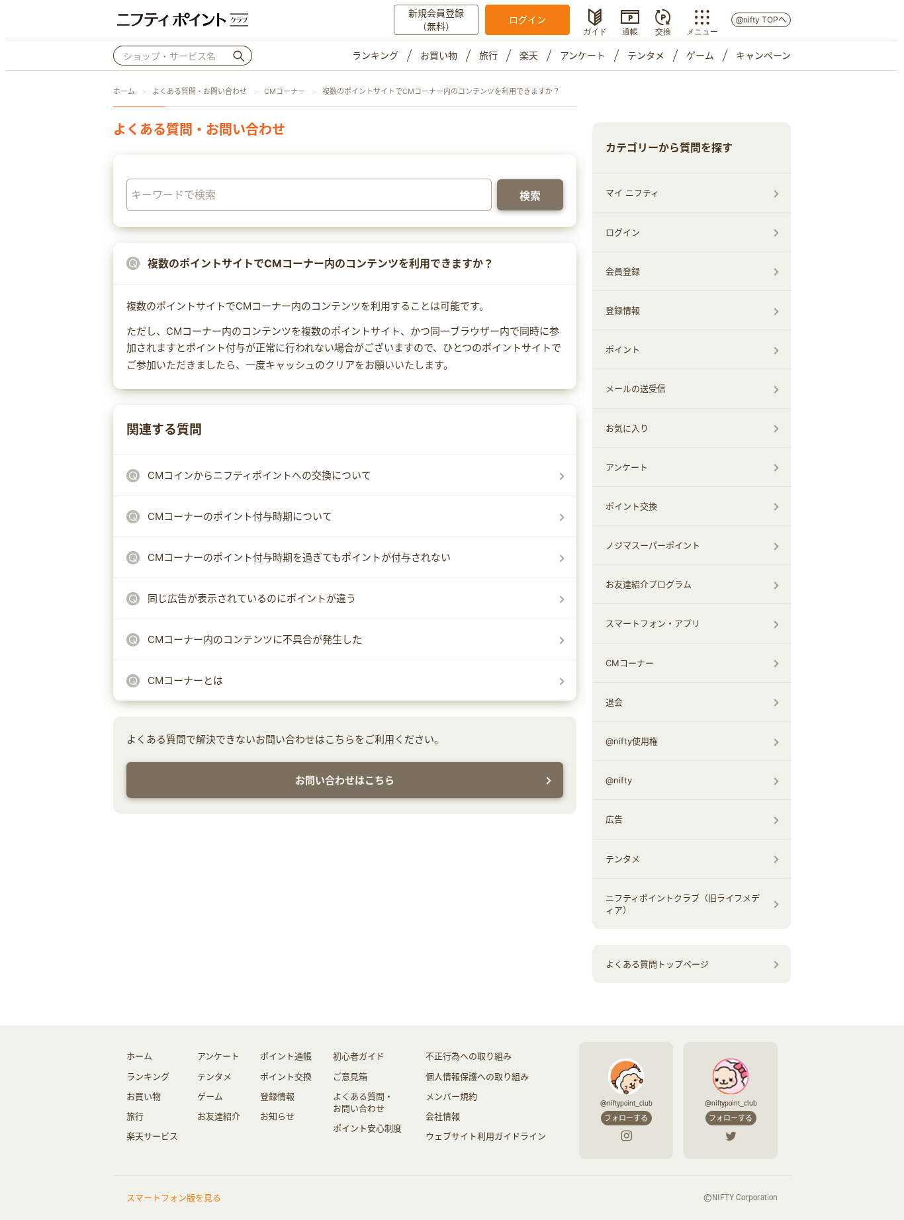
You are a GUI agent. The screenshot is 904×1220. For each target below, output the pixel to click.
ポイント (623, 349)
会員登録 (623, 271)
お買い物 (438, 55)
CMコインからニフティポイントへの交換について (259, 475)
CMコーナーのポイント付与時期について (240, 516)
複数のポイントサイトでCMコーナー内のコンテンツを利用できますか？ (441, 91)
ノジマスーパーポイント (653, 545)
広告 (614, 819)
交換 (663, 30)
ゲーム (700, 55)
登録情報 (623, 310)
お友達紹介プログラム (649, 584)
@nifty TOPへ (761, 19)
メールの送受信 (636, 388)
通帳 (630, 30)
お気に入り (627, 428)
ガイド (595, 30)
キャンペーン (763, 55)
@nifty (619, 780)
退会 (614, 702)
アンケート (583, 55)
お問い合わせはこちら (344, 780)
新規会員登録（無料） (436, 19)
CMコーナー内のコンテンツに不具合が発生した (255, 639)
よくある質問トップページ (657, 964)
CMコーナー (284, 91)
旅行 (488, 55)
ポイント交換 (631, 506)
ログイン (527, 19)
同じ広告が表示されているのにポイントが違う (252, 598)
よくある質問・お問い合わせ (199, 91)
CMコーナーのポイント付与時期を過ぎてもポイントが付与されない (299, 557)
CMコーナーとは (185, 680)
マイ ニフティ (632, 192)
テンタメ (645, 55)
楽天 (529, 55)
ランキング (375, 55)
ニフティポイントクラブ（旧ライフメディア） (683, 904)
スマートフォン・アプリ (653, 623)
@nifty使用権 (632, 741)
